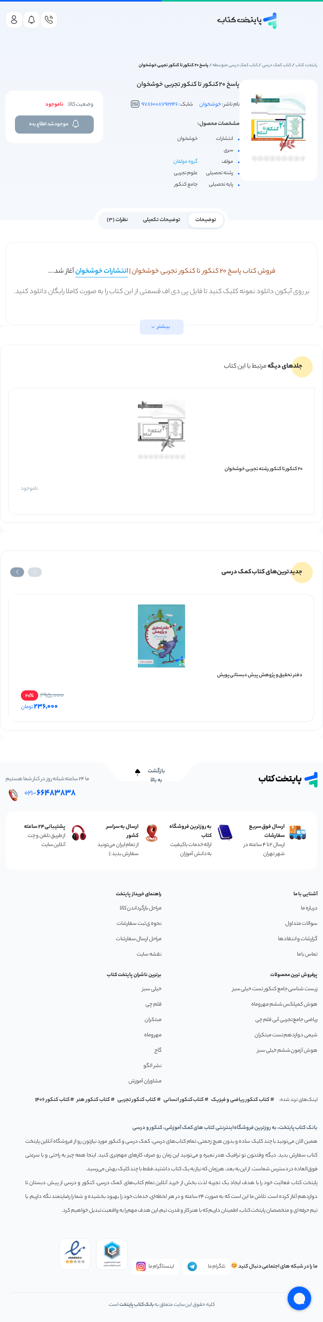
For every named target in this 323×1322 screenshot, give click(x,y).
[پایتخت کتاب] (247, 21)
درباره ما (309, 908)
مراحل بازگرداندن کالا (141, 908)
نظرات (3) (117, 220)
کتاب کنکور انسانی (183, 1099)
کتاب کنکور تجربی (136, 1099)
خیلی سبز (152, 989)
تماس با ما (307, 954)
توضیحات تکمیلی (161, 220)
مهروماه (153, 1035)
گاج (158, 1050)
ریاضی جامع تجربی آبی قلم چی (286, 1020)
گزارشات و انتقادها (297, 939)
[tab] (205, 219)
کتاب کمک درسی (276, 65)
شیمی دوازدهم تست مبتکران (285, 1035)
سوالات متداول (301, 923)
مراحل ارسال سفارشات (139, 939)
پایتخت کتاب (306, 65)
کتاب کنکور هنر (93, 1099)
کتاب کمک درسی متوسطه (235, 65)
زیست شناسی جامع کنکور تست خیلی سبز (274, 989)
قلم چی (153, 1004)
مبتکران (153, 1020)
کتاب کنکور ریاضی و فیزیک (240, 1099)
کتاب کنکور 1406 (52, 1099)
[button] (35, 572)
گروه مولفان (185, 162)
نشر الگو (152, 1066)
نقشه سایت (149, 954)
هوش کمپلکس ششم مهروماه (284, 1004)
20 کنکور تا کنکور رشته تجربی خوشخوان (264, 469)
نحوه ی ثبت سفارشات (139, 923)
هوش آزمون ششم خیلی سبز (287, 1050)
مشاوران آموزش (145, 1081)
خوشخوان (210, 104)
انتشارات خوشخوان (101, 271)
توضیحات (205, 220)
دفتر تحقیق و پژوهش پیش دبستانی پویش (259, 675)
